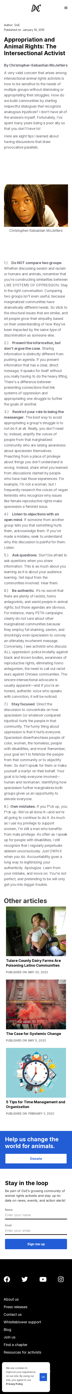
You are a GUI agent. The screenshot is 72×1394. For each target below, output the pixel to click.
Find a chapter (15, 1345)
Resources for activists (22, 1352)
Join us (9, 1337)
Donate (36, 1159)
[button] (66, 7)
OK (43, 1377)
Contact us (13, 1314)
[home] (36, 8)
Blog (7, 1329)
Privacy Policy (14, 1384)
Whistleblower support (22, 1322)
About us (11, 1299)
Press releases (15, 1307)
